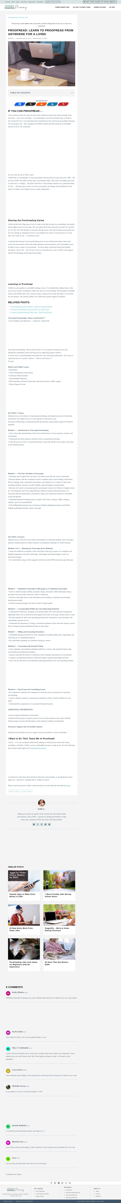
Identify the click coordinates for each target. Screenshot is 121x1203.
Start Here (7, 1)
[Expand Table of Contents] (72, 93)
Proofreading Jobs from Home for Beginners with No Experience (23, 964)
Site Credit (100, 1201)
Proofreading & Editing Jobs (18, 17)
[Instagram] (62, 1183)
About (13, 1)
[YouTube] (70, 1183)
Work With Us (40, 1)
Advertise (98, 1196)
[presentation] (24, 881)
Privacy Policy (8, 1201)
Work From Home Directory (73, 1192)
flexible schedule (14, 791)
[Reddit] (41, 104)
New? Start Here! (40, 1191)
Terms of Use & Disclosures (24, 1201)
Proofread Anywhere (38, 748)
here (68, 785)
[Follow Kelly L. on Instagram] (41, 824)
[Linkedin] (52, 104)
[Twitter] (66, 1183)
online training (26, 791)
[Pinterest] (63, 104)
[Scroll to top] (116, 1196)
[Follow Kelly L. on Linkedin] (45, 824)
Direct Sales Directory (71, 1197)
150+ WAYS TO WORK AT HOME (81, 7)
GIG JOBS (112, 7)
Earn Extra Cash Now (71, 1195)
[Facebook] (20, 104)
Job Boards (69, 1190)
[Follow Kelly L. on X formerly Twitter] (37, 824)
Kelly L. (12, 38)
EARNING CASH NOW (100, 7)
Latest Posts (24, 1)
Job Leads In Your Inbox (42, 1193)
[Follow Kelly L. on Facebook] (34, 824)
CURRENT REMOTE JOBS (62, 7)
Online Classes (31, 1)
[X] (31, 104)
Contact (17, 1)
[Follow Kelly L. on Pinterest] (49, 824)
